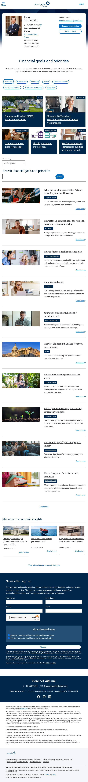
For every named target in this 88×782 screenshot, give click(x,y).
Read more (80, 209)
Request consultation (70, 26)
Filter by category (7, 159)
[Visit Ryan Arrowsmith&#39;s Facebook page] (39, 696)
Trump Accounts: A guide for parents (14, 145)
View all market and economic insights (44, 565)
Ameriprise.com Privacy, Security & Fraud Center (29, 658)
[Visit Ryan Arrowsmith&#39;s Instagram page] (44, 696)
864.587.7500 (64, 17)
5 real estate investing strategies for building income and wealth (72, 146)
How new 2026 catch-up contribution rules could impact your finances (62, 119)
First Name (10, 598)
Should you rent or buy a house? (42, 145)
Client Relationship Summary (52, 759)
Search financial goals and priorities (26, 170)
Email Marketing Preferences (40, 653)
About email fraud (35, 762)
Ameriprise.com (11, 759)
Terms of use (67, 759)
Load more (44, 507)
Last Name (49, 598)
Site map (46, 762)
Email (47, 607)
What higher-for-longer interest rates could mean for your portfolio (15, 541)
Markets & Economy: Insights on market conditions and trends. (32, 635)
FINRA (48, 663)
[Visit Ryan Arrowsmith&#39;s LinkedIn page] (49, 696)
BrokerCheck (24, 708)
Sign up (43, 647)
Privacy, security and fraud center (17, 762)
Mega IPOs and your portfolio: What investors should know (71, 540)
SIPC (54, 663)
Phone (8, 607)
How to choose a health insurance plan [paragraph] (63, 252)
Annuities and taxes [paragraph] (53, 282)
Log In (81, 4)
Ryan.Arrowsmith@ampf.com (70, 20)
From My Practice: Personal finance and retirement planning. (31, 638)
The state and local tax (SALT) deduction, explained (19, 118)
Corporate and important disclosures (29, 759)
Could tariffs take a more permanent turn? (41, 540)
